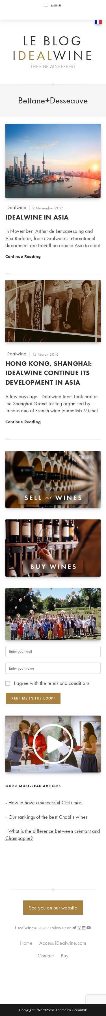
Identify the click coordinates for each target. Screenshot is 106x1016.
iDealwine (16, 207)
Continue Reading (23, 256)
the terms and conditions (65, 683)
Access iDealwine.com (62, 943)
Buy (65, 955)
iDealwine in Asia (37, 217)
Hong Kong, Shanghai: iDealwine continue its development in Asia (48, 373)
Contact (46, 955)
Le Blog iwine (53, 48)
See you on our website (53, 907)
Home (26, 943)
